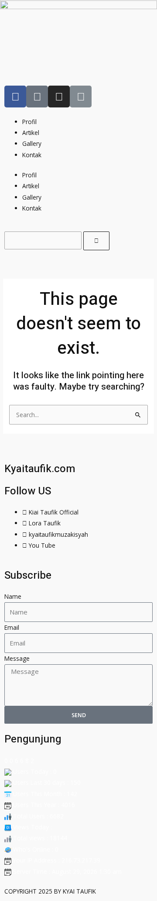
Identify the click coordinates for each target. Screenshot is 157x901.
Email (11, 627)
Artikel (30, 132)
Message (17, 658)
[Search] (96, 240)
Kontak (31, 155)
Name (12, 596)
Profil (29, 121)
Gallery (31, 143)
